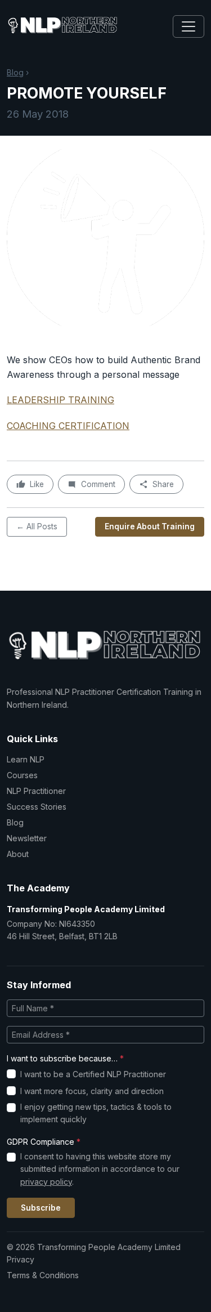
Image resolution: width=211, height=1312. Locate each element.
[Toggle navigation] (188, 26)
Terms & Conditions (43, 1275)
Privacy (20, 1259)
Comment (98, 484)
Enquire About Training (150, 526)
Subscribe (41, 1207)
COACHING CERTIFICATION (68, 425)
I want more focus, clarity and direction (92, 1091)
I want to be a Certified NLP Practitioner (93, 1074)
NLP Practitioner (36, 791)
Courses (22, 775)
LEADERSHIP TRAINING (60, 399)
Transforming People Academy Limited (86, 909)
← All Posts (36, 526)
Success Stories (36, 806)
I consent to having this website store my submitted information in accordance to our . (99, 1169)
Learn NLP (25, 759)
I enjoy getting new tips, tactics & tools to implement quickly (96, 1113)
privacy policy (46, 1181)
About (18, 854)
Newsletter (27, 838)
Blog (15, 72)
